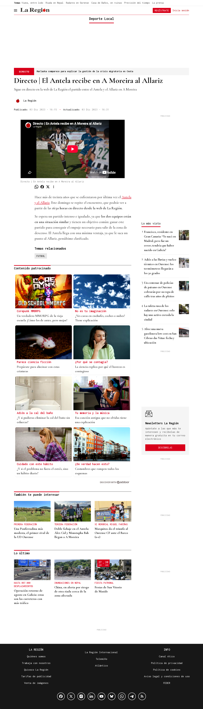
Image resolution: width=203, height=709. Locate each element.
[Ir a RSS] (142, 696)
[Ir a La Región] (34, 10)
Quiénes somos (36, 656)
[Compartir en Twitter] (48, 187)
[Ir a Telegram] (132, 696)
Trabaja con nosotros (36, 663)
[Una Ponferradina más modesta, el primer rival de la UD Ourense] (32, 511)
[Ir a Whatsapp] (122, 696)
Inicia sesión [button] (181, 10)
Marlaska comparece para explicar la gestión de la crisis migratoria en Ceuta (85, 71)
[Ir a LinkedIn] (91, 696)
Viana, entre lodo (32, 2)
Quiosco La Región (36, 669)
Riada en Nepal (54, 2)
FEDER (166, 682)
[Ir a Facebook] (61, 696)
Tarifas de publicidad (36, 676)
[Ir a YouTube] (101, 696)
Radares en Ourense (77, 2)
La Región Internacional (101, 652)
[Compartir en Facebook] (42, 187)
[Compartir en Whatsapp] (36, 187)
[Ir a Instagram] (81, 696)
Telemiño (101, 658)
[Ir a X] (71, 696)
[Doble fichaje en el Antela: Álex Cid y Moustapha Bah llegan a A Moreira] (72, 511)
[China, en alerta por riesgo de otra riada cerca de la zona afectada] (72, 570)
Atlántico (101, 665)
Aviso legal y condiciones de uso (167, 676)
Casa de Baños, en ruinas (106, 2)
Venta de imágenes (36, 682)
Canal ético (167, 656)
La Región (29, 100)
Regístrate (162, 10)
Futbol (40, 256)
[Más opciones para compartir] (54, 187)
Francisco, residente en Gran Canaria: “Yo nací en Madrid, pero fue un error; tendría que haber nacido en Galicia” (160, 241)
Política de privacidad (167, 663)
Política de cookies (166, 669)
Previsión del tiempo (137, 2)
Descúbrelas (165, 447)
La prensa (158, 2)
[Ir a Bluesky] (111, 696)
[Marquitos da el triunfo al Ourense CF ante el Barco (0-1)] (113, 511)
